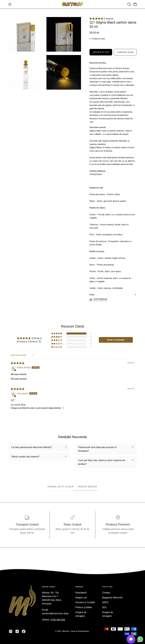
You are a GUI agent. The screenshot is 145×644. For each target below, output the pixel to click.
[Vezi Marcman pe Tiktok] (17, 631)
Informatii (79, 587)
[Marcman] (72, 4)
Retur (92, 294)
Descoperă (81, 592)
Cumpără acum (125, 52)
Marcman (65, 631)
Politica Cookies (83, 607)
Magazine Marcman (112, 597)
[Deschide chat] (131, 639)
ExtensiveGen (83, 631)
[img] (17, 363)
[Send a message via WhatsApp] (140, 639)
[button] (129, 4)
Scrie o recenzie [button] (115, 340)
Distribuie (100, 299)
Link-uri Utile (107, 587)
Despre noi (81, 597)
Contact (106, 592)
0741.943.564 (58, 619)
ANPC (105, 602)
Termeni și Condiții (85, 602)
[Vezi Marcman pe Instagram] (10, 631)
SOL (104, 607)
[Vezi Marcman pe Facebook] (24, 631)
